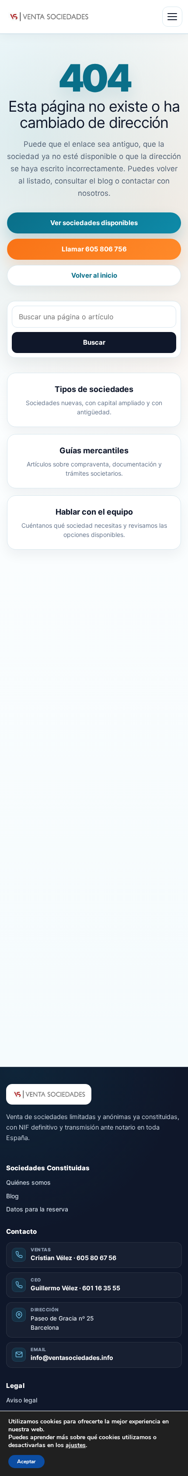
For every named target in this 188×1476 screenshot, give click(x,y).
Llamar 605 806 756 (94, 249)
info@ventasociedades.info (72, 1357)
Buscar (94, 342)
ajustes (76, 1445)
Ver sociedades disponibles (94, 223)
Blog (12, 1196)
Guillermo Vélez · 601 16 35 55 (75, 1288)
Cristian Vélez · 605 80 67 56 (73, 1257)
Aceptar (26, 1461)
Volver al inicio (94, 275)
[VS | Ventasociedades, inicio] (48, 17)
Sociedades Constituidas (48, 1168)
